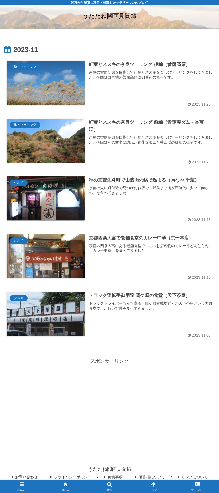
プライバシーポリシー (72, 477)
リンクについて (194, 477)
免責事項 (115, 477)
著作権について (152, 477)
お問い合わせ (26, 477)
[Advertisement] (109, 403)
